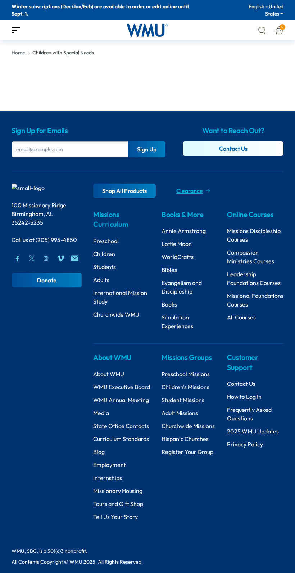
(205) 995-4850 (56, 239)
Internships (107, 477)
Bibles (169, 269)
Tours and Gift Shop (118, 503)
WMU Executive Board (121, 387)
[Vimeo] (60, 258)
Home (18, 52)
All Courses (241, 317)
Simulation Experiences (177, 322)
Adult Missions (180, 412)
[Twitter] (31, 258)
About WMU (108, 374)
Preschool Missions (186, 374)
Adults (101, 279)
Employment (109, 464)
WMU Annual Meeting (121, 400)
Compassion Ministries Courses (250, 257)
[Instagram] (46, 258)
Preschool (106, 240)
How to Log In (244, 396)
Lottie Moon (177, 243)
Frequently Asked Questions (249, 414)
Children (104, 253)
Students (104, 266)
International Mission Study (120, 297)
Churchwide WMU (116, 314)
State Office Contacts (121, 425)
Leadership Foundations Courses (254, 278)
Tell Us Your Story (115, 516)
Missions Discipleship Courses (254, 235)
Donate (46, 280)
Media (101, 412)
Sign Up (146, 149)
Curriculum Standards (121, 438)
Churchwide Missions (188, 425)
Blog (99, 451)
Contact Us (233, 148)
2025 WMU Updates (253, 431)
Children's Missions (185, 387)
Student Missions (183, 400)
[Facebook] (17, 258)
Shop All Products (124, 190)
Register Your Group (187, 451)
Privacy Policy (245, 444)
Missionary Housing (117, 490)
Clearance (189, 190)
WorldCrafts (178, 256)
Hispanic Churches (185, 438)
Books (169, 304)
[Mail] (75, 258)
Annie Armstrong (184, 230)
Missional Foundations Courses (255, 300)
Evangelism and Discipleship (182, 287)
